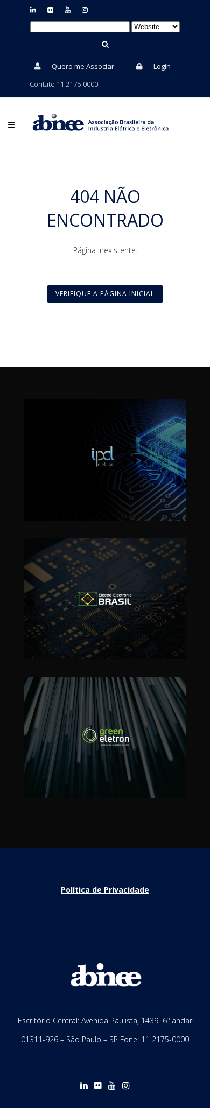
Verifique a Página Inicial (105, 293)
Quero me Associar (82, 66)
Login (161, 66)
